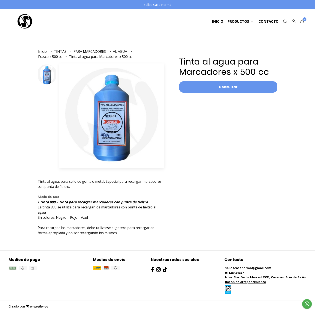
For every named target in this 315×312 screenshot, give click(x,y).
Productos (239, 21)
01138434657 (234, 273)
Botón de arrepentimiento (245, 282)
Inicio (217, 21)
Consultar (228, 86)
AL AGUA (120, 51)
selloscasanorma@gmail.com (248, 268)
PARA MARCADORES (90, 51)
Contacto (268, 21)
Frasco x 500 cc (50, 56)
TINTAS (60, 51)
